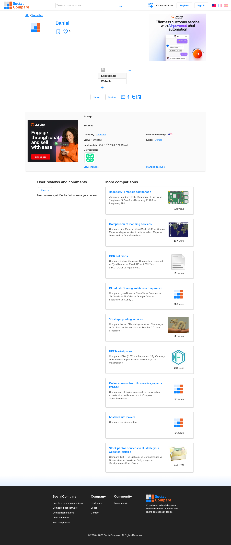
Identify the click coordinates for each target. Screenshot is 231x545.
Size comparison (61, 522)
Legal (94, 507)
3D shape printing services (126, 319)
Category (89, 134)
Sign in (201, 5)
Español (226, 5)
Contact (95, 512)
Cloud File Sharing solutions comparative (135, 288)
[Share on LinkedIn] (138, 97)
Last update (91, 145)
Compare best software (65, 507)
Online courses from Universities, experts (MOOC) (135, 385)
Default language (156, 134)
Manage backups (155, 166)
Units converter (61, 517)
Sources (88, 125)
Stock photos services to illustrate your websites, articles (134, 450)
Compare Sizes (164, 5)
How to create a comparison (68, 503)
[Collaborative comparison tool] (17, 5)
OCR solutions (118, 256)
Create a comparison (150, 6)
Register (184, 5)
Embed (112, 97)
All (27, 15)
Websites (37, 15)
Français (220, 5)
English (214, 5)
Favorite (58, 31)
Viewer (87, 139)
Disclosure (96, 503)
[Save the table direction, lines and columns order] (103, 70)
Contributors (91, 149)
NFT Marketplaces (120, 351)
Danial (158, 139)
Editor (149, 139)
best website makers (122, 417)
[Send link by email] (123, 97)
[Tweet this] (133, 97)
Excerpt (88, 116)
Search (120, 5)
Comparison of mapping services (130, 224)
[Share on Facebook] (128, 97)
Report (97, 97)
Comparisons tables (63, 512)
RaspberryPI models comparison (130, 191)
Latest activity (121, 503)
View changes (91, 166)
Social (162, 498)
